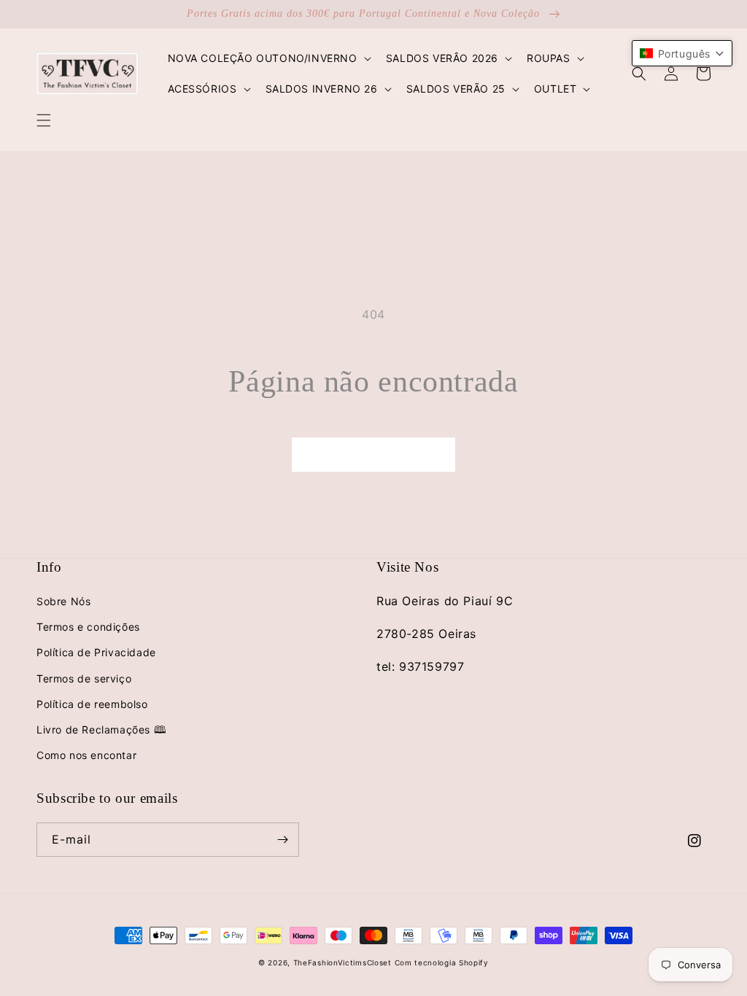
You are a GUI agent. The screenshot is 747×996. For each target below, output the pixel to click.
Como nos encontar (86, 755)
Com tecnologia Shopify (442, 962)
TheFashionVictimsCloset (342, 962)
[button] (44, 120)
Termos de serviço (83, 678)
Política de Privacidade (96, 652)
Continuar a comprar (373, 454)
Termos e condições (88, 626)
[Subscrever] (282, 839)
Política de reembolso (92, 704)
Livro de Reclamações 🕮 (101, 729)
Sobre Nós (63, 601)
